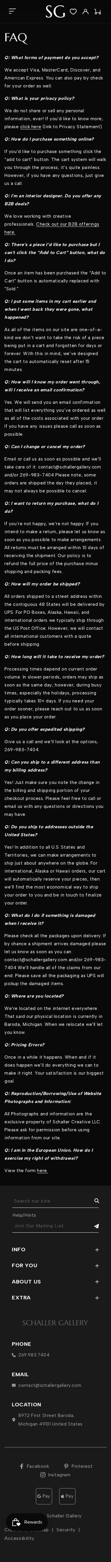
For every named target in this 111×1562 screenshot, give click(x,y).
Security (66, 1529)
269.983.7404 (33, 1355)
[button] (12, 12)
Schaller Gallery (64, 1516)
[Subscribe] (92, 1226)
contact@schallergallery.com (49, 1385)
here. (42, 1170)
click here (30, 126)
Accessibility (19, 1538)
